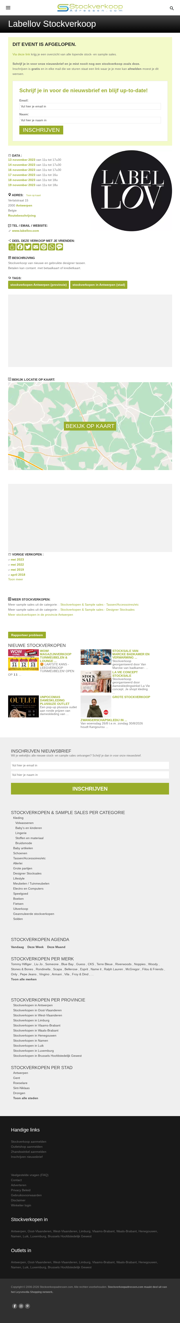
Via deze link (21, 54)
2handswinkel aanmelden (28, 1151)
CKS (91, 964)
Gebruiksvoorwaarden (26, 1195)
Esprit (84, 969)
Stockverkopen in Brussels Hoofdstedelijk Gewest (47, 1055)
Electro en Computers (28, 888)
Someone (52, 964)
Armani (57, 974)
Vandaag (17, 947)
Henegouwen (148, 1231)
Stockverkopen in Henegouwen (34, 1035)
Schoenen (20, 853)
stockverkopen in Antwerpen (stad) (98, 284)
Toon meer (15, 579)
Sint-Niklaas (21, 1088)
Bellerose (71, 969)
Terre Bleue (105, 964)
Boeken (18, 898)
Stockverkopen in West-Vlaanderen (37, 1015)
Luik (26, 1236)
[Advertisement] (90, 331)
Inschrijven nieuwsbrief (27, 1156)
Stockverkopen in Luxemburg (33, 1050)
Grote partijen (22, 868)
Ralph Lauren (113, 969)
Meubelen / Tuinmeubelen (31, 883)
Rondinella (43, 969)
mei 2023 (17, 559)
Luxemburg (38, 1236)
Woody (153, 964)
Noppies (140, 964)
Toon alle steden (25, 1098)
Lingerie (21, 833)
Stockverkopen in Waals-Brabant (35, 1030)
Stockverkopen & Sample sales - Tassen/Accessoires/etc (99, 604)
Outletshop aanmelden (27, 1146)
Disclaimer (18, 1200)
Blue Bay (67, 964)
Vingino (44, 974)
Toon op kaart (33, 195)
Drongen (19, 1093)
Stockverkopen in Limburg (31, 1020)
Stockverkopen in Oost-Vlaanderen (37, 1010)
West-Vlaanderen (65, 1231)
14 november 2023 (21, 165)
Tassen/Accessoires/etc (29, 858)
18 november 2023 (21, 180)
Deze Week (35, 947)
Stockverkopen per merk (42, 958)
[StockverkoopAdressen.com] (90, 7)
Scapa (57, 969)
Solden (18, 919)
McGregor (133, 969)
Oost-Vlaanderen (39, 1231)
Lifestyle (19, 878)
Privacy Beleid (21, 1190)
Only (14, 974)
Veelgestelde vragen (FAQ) (30, 1175)
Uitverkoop (20, 908)
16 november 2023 (21, 170)
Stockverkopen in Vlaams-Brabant (36, 1025)
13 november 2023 (21, 159)
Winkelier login (21, 1205)
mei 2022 (17, 564)
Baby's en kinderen (28, 828)
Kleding (18, 818)
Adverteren (18, 1185)
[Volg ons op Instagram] (21, 1306)
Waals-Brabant (126, 1231)
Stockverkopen (48, 999)
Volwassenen (24, 823)
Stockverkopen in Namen (30, 1040)
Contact (16, 1180)
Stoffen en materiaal (29, 838)
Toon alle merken (24, 979)
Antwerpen (24, 205)
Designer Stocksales (27, 873)
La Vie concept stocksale (125, 673)
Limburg (84, 1231)
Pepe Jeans (28, 974)
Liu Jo (38, 964)
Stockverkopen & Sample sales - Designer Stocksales (97, 609)
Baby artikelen (23, 848)
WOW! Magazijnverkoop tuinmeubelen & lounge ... (55, 656)
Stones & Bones (22, 969)
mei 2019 (17, 569)
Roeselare (20, 1083)
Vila (66, 974)
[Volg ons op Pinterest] (27, 1306)
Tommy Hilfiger (21, 964)
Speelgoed (20, 893)
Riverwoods (123, 964)
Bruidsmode (23, 843)
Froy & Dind (80, 974)
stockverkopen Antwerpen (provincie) (38, 284)
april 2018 (18, 574)
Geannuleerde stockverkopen (33, 914)
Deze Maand (56, 947)
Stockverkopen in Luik (28, 1045)
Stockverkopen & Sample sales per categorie (68, 812)
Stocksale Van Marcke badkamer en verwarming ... (130, 654)
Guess (80, 964)
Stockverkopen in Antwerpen (33, 1005)
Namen (16, 1236)
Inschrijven (90, 789)
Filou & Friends (152, 969)
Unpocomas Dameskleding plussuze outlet (55, 700)
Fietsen (18, 903)
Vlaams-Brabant (103, 1231)
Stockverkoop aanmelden (28, 1141)
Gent (16, 1078)
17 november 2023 (21, 175)
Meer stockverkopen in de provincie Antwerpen (40, 614)
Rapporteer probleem (27, 635)
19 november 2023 (21, 185)
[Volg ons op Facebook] (14, 1306)
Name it (96, 969)
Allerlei (17, 863)
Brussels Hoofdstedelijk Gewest (70, 1236)
